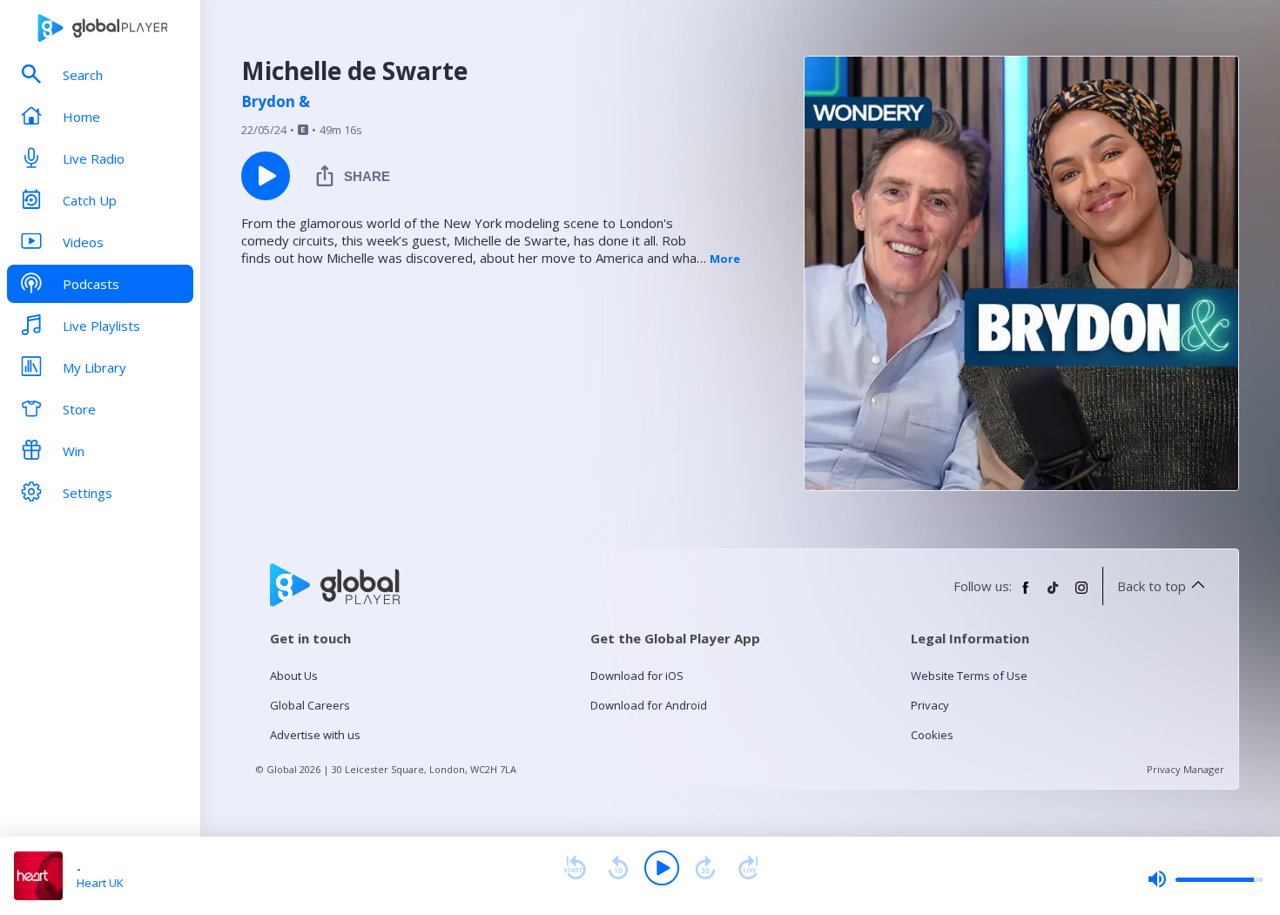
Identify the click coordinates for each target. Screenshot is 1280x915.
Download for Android (648, 705)
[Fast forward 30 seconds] (705, 868)
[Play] (661, 868)
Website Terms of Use (969, 675)
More (725, 258)
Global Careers (310, 705)
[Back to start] (574, 868)
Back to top (1151, 586)
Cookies (932, 735)
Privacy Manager (1185, 769)
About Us (294, 675)
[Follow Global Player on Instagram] (1081, 594)
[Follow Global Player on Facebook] (1026, 594)
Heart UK (100, 883)
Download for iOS (637, 675)
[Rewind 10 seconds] (618, 868)
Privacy (930, 705)
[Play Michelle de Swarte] (265, 175)
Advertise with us (315, 735)
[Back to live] (748, 868)
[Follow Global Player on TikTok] (1053, 594)
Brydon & (275, 101)
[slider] (1205, 879)
